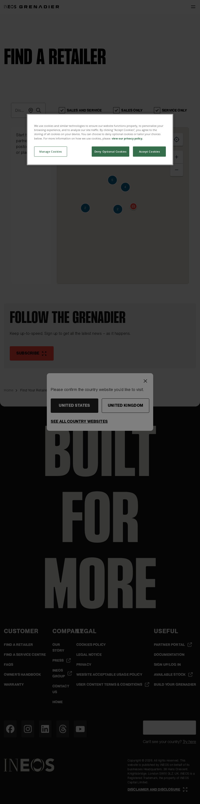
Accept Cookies (149, 151)
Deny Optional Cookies (110, 151)
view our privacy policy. (127, 138)
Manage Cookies (50, 151)
